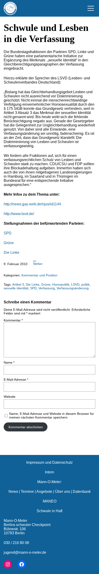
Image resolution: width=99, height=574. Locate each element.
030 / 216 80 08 (16, 543)
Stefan (37, 264)
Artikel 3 (18, 284)
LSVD (75, 284)
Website (9, 396)
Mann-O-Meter (15, 521)
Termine (27, 491)
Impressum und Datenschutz (49, 462)
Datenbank (82, 491)
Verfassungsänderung (73, 288)
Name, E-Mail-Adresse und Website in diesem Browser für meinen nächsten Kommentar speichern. (51, 415)
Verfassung (46, 288)
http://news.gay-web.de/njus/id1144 (32, 204)
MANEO (49, 501)
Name (9, 362)
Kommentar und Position (39, 275)
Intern (49, 472)
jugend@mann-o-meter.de (25, 552)
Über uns (62, 491)
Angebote (44, 491)
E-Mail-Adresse (16, 379)
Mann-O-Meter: (49, 482)
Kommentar (13, 320)
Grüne (9, 243)
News (13, 491)
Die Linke (11, 252)
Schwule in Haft (49, 511)
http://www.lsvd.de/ (19, 214)
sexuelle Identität (16, 288)
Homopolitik (60, 284)
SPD (8, 233)
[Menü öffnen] (90, 8)
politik (85, 284)
